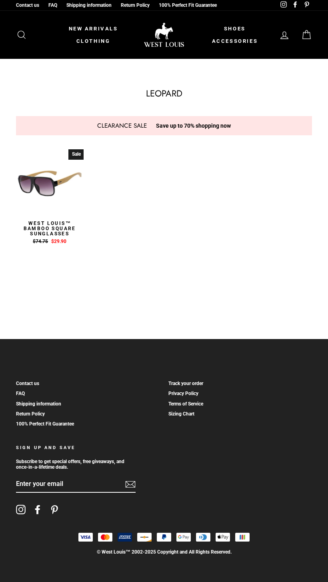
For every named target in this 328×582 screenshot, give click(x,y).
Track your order (185, 383)
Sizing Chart (181, 414)
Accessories (235, 41)
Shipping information (89, 5)
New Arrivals (93, 29)
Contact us (27, 5)
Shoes (235, 29)
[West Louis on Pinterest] (54, 509)
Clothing (93, 41)
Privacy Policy (183, 393)
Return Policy (135, 5)
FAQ (52, 5)
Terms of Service (185, 404)
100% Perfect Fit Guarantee (188, 5)
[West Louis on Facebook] (37, 509)
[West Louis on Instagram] (21, 509)
